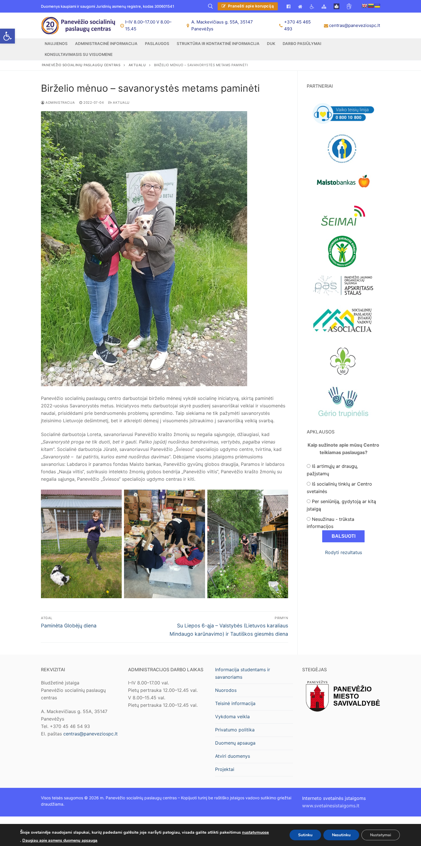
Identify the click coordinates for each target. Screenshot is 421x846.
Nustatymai (380, 834)
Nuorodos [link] (226, 690)
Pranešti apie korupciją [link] (250, 6)
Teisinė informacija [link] (235, 703)
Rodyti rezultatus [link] (343, 552)
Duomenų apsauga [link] (235, 743)
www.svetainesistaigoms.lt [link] (330, 805)
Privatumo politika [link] (235, 730)
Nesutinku (341, 834)
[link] (7, 36)
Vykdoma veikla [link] (232, 716)
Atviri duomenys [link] (232, 756)
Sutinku (305, 834)
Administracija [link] (60, 103)
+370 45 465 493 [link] (297, 25)
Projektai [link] (224, 769)
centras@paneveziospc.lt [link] (354, 25)
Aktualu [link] (121, 103)
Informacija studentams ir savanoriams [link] (242, 673)
